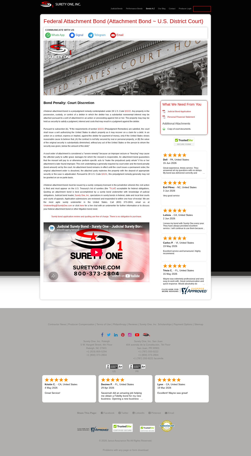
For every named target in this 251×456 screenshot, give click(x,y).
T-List (112, 188)
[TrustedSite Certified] (184, 141)
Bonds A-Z (150, 9)
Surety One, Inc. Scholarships (156, 324)
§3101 (101, 129)
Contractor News (57, 324)
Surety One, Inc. (82, 195)
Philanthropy (119, 324)
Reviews (132, 324)
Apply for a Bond (202, 9)
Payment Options (183, 324)
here (82, 205)
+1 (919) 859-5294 (96, 351)
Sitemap (198, 324)
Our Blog (161, 9)
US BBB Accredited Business (112, 366)
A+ (120, 366)
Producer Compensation (81, 324)
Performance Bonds (134, 9)
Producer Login (185, 9)
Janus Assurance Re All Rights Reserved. (130, 440)
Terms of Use (103, 324)
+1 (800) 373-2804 (96, 355)
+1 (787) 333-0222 (148, 351)
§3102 (128, 111)
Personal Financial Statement (181, 117)
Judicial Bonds (117, 9)
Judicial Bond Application (179, 111)
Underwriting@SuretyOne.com (58, 205)
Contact (172, 9)
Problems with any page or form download (125, 450)
